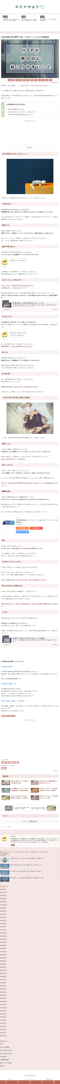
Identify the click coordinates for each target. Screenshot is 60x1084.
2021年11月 (3, 1004)
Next (59, 22)
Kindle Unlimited (7, 666)
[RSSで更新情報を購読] (5, 768)
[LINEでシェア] (41, 80)
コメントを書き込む (30, 821)
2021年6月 (3, 1017)
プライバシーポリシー (30, 1079)
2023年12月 (3, 933)
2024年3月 (3, 923)
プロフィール (11, 1079)
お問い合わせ (49, 1079)
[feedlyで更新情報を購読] (2, 768)
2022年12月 (3, 970)
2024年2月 (3, 926)
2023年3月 (3, 961)
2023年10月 (3, 939)
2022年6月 (3, 982)
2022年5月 (3, 986)
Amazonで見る (22, 528)
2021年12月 (3, 1001)
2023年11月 (3, 936)
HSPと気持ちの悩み (11, 715)
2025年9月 (3, 895)
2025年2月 (3, 902)
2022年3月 (3, 992)
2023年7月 (3, 948)
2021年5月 (3, 1020)
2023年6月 (3, 951)
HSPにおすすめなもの (6, 1053)
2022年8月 (3, 976)
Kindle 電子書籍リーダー (9, 683)
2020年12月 (3, 1035)
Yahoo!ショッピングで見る (22, 531)
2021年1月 (3, 1032)
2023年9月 (3, 942)
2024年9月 (3, 908)
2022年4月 (3, 989)
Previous (1, 22)
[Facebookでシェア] (18, 80)
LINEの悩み (3, 1056)
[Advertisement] (30, 132)
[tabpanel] (11, 22)
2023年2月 (3, 964)
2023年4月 (3, 958)
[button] (48, 80)
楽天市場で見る (36, 528)
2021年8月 (3, 1011)
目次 (28, 147)
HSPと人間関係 (4, 1047)
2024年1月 (3, 930)
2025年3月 (3, 898)
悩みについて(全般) (5, 1063)
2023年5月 (3, 955)
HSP (4, 715)
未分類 (2, 1066)
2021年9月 (3, 1007)
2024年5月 (3, 920)
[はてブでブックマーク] (26, 80)
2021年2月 (3, 1029)
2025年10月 (3, 892)
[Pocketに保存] (33, 80)
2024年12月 (3, 905)
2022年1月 (3, 998)
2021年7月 (3, 1014)
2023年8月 (3, 945)
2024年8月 (3, 911)
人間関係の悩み (4, 1059)
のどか (13, 836)
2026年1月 (3, 889)
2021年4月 (3, 1023)
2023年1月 (3, 967)
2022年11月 (3, 973)
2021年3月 (3, 1026)
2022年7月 (3, 979)
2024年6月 (3, 917)
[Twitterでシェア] (11, 80)
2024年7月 (3, 914)
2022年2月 (3, 995)
